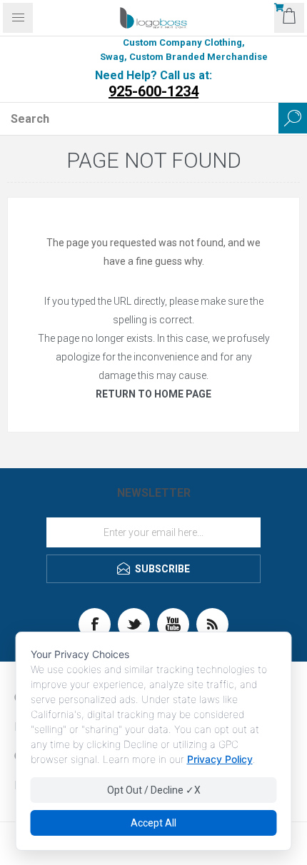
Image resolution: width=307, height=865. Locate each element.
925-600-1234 (153, 91)
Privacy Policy (220, 759)
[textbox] (139, 118)
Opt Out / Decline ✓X (154, 790)
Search (292, 118)
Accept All (153, 823)
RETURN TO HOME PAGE (153, 394)
